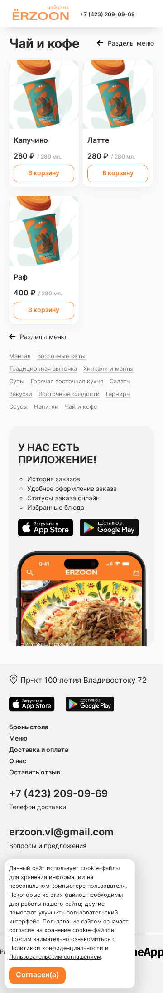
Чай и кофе (81, 406)
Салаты (120, 381)
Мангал (20, 355)
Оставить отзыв (34, 772)
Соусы (18, 406)
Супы (16, 381)
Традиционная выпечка (43, 368)
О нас (17, 761)
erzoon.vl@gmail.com (61, 832)
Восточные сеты (61, 355)
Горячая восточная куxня (67, 381)
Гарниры (118, 393)
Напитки (46, 406)
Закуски (20, 393)
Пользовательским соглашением (55, 956)
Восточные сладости (69, 393)
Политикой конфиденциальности (56, 948)
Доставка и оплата (38, 749)
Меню (18, 738)
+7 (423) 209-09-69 (107, 14)
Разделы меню (131, 43)
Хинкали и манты (108, 368)
